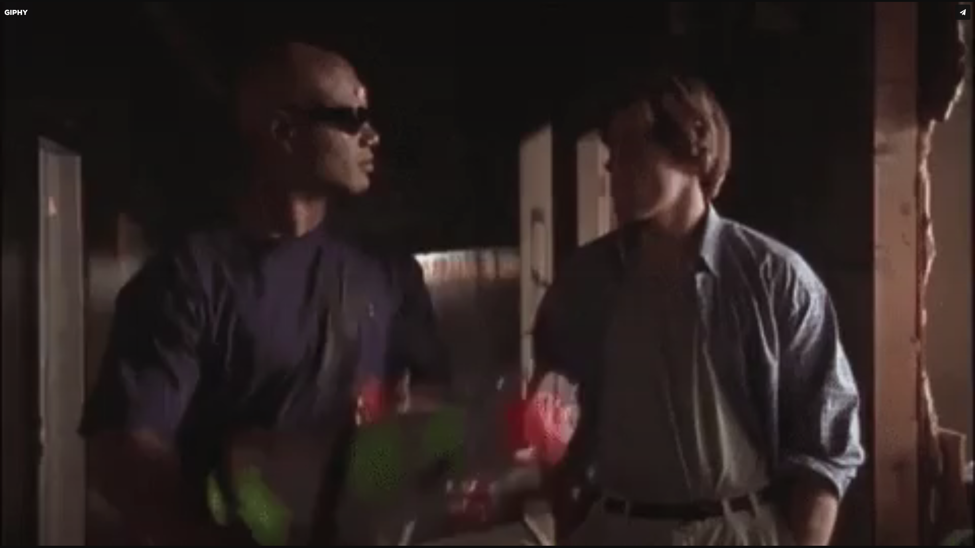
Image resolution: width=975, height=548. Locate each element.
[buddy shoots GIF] (487, 274)
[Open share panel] (962, 12)
